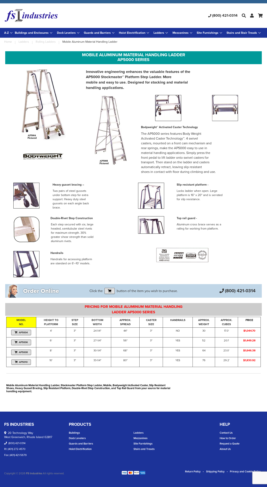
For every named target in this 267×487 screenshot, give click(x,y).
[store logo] (47, 15)
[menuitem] (33, 33)
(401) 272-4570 (16, 449)
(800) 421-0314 (225, 15)
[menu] (133, 33)
